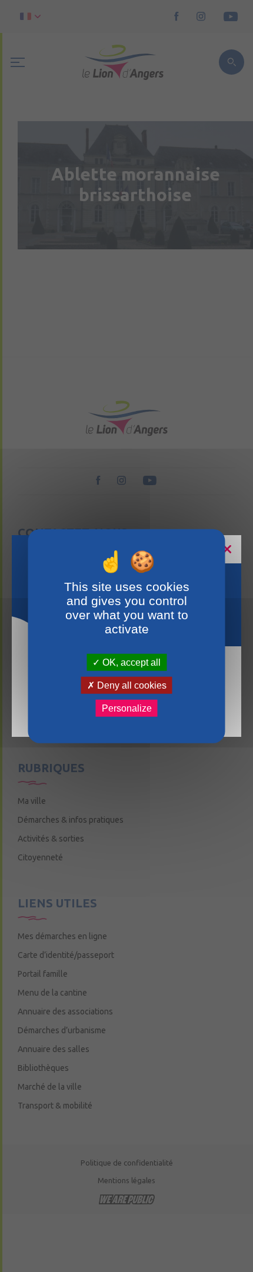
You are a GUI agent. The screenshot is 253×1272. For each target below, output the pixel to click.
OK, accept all (130, 662)
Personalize (127, 708)
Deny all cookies (131, 685)
